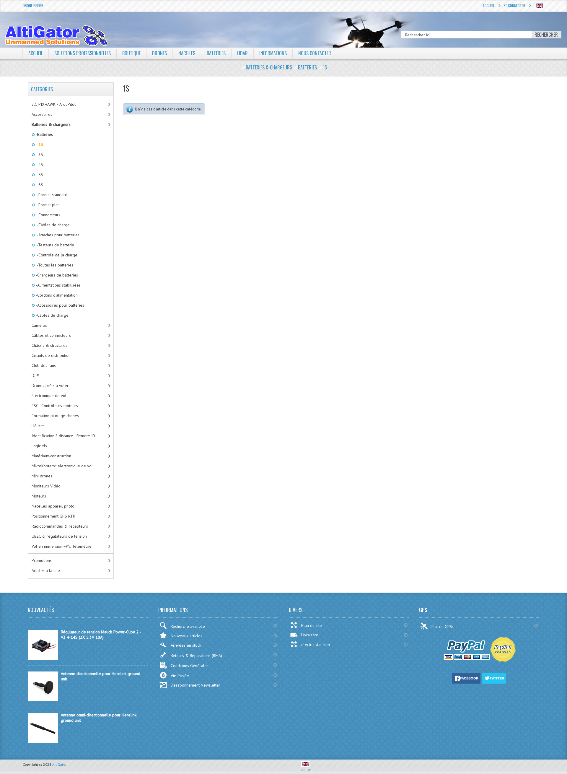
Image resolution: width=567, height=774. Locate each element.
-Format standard (51, 194)
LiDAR (242, 53)
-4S (39, 164)
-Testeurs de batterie (54, 245)
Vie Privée (180, 675)
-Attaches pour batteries (57, 235)
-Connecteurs (47, 214)
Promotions (42, 560)
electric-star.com (315, 644)
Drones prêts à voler (50, 385)
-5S (39, 174)
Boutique (131, 53)
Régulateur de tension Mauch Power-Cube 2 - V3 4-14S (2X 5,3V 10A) (101, 634)
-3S (39, 154)
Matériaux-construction (51, 455)
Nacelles (186, 53)
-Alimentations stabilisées (58, 285)
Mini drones (42, 476)
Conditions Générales (189, 665)
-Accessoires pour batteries (59, 305)
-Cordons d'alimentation (56, 295)
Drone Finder (33, 5)
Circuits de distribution (51, 355)
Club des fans (44, 365)
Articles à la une (46, 570)
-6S (39, 184)
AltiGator (59, 764)
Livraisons (310, 635)
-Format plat (47, 204)
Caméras (39, 325)
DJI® (35, 375)
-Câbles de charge (52, 224)
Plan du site (311, 625)
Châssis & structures (49, 345)
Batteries (216, 53)
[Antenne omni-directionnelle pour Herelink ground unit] (43, 741)
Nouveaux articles (186, 635)
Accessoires (42, 114)
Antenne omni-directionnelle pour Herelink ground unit (98, 717)
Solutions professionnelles (82, 53)
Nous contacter (314, 53)
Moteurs (39, 496)
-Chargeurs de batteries (56, 275)
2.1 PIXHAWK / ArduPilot (54, 104)
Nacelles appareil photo (53, 506)
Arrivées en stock (186, 645)
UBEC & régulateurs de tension (59, 536)
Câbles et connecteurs (51, 335)
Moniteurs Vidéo (46, 486)
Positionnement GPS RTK (53, 516)
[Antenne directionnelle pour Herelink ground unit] (43, 700)
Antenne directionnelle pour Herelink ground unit (100, 676)
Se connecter (514, 5)
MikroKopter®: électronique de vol (62, 466)
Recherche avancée (188, 626)
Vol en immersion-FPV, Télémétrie (62, 546)
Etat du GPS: (442, 626)
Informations (273, 53)
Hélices (38, 425)
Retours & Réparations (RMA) (196, 655)
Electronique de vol (49, 395)
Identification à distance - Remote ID (63, 435)
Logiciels (39, 445)
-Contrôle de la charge (56, 255)
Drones (159, 53)
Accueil (489, 5)
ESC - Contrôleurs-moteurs (55, 405)
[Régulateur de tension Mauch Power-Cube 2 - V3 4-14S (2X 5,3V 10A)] (43, 658)
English (305, 770)
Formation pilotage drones (55, 415)
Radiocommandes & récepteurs (60, 526)
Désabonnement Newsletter (195, 685)
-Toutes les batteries (54, 265)
